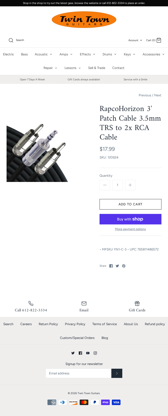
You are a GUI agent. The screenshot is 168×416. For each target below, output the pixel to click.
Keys (128, 54)
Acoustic (42, 54)
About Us (131, 324)
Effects (86, 54)
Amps (64, 54)
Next (157, 95)
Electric (8, 54)
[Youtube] (87, 353)
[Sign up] (116, 373)
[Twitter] (73, 353)
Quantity (106, 176)
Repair (49, 68)
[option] (45, 143)
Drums (108, 54)
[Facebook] (80, 353)
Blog (105, 338)
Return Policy (48, 324)
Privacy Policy (75, 324)
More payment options (130, 229)
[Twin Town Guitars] (84, 20)
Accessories (152, 54)
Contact (118, 68)
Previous (145, 95)
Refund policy (155, 324)
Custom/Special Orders (77, 338)
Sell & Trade (96, 68)
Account (133, 40)
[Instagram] (95, 353)
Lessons (71, 68)
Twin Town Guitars (89, 393)
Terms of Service (104, 324)
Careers (26, 324)
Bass (24, 54)
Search (8, 324)
